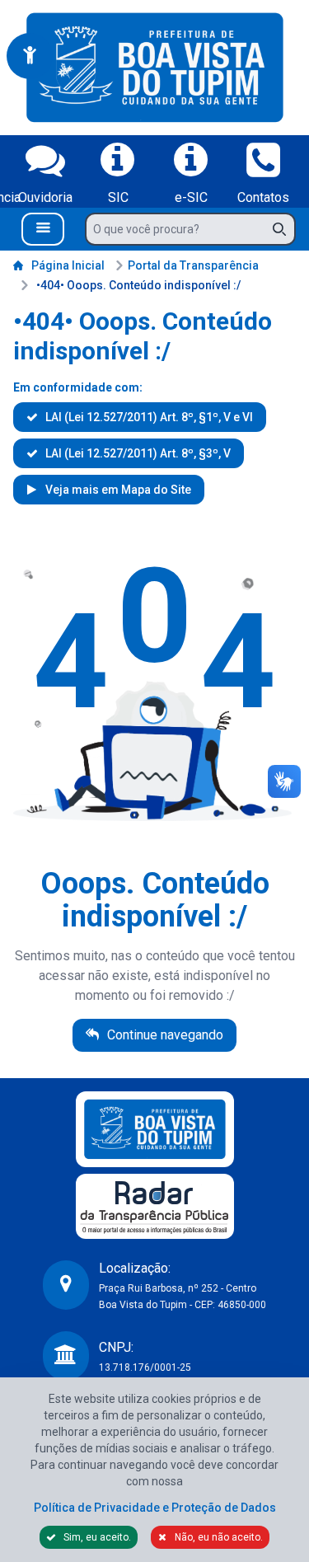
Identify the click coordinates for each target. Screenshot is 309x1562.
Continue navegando (163, 1035)
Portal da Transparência (193, 265)
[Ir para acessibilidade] (30, 56)
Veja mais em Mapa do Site (117, 489)
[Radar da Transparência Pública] (155, 1206)
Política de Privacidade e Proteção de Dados (155, 1507)
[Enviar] (284, 229)
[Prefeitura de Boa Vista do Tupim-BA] (155, 67)
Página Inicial (68, 265)
